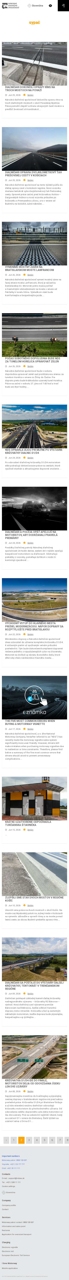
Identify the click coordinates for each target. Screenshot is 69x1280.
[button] (50, 5)
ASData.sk (45, 1276)
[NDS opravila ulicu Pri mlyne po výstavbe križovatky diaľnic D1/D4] (34, 426)
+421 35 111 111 (13, 1168)
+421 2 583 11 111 (13, 1182)
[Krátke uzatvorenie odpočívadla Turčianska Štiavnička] (34, 798)
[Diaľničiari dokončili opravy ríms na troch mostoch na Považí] (34, 64)
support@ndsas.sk (16, 1178)
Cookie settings (8, 1186)
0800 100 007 (21, 1160)
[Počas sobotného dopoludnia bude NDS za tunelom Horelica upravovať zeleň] (34, 335)
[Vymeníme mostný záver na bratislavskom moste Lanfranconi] (34, 243)
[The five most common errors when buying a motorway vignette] (34, 698)
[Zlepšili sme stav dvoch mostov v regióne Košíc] (34, 874)
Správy (30, 95)
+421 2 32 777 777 (17, 1164)
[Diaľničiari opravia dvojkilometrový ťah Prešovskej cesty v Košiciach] (34, 149)
